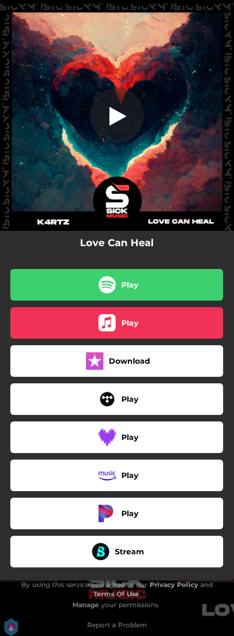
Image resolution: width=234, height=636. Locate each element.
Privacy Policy (174, 584)
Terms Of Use (116, 594)
